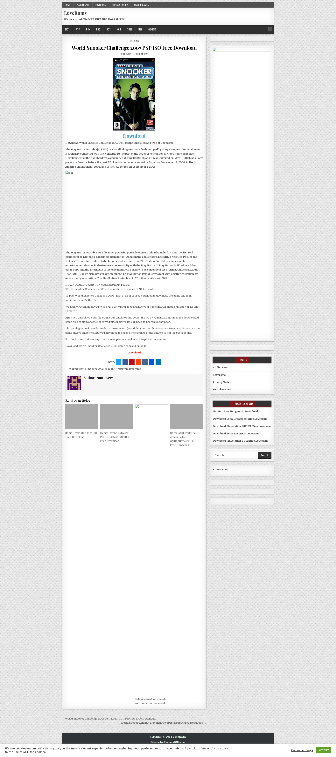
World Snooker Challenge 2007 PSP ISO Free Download (134, 47)
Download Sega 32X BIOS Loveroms (236, 433)
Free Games (220, 469)
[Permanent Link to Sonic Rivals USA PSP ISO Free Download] (81, 416)
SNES (129, 29)
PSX (88, 29)
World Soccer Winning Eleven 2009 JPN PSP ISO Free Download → (163, 722)
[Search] (270, 29)
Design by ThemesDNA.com (168, 742)
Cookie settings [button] (302, 750)
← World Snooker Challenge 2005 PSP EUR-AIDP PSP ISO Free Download (109, 718)
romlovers (126, 54)
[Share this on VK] (145, 362)
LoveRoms (75, 13)
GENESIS (152, 29)
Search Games (141, 5)
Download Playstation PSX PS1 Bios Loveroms (242, 426)
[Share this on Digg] (151, 362)
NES (140, 29)
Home (67, 5)
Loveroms (100, 5)
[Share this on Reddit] (138, 362)
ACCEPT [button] (323, 750)
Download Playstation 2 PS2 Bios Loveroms (240, 440)
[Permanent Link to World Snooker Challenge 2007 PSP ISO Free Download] (134, 94)
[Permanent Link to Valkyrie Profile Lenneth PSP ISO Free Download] (151, 550)
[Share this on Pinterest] (132, 362)
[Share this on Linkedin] (158, 362)
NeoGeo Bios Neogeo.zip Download (235, 411)
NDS (109, 29)
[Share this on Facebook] (125, 362)
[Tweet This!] (118, 362)
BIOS (67, 29)
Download (134, 136)
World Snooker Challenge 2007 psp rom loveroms (109, 368)
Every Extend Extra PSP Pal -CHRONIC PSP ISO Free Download (115, 437)
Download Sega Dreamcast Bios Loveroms (240, 418)
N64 (119, 29)
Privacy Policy (120, 5)
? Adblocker (82, 5)
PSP (78, 29)
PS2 (98, 29)
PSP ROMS (134, 41)
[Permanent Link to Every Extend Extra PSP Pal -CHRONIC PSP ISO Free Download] (116, 416)
